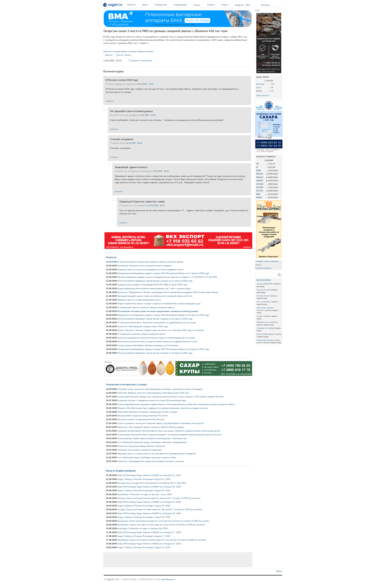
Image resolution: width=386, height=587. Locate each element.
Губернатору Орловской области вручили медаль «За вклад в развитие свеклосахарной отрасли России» (169, 434)
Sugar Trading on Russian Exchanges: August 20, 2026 (143, 490)
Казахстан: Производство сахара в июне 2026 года (142, 326)
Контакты (265, 5)
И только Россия (263, 290)
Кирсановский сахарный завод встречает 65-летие (142, 415)
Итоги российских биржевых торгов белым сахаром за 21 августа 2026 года (154, 281)
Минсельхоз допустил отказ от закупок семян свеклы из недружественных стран (157, 341)
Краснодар (260, 84)
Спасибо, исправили (121, 139)
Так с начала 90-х (263, 302)
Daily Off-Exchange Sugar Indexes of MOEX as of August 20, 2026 (149, 486)
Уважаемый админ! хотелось (131, 167)
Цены (145, 5)
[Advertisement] (178, 560)
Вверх (279, 571)
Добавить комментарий (141, 60)
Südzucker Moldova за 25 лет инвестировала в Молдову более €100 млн (153, 393)
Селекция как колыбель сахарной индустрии (139, 450)
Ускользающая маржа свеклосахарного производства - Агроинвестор (151, 438)
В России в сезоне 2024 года (122, 80)
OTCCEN (259, 187)
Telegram (239, 5)
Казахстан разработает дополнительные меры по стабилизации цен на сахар (156, 338)
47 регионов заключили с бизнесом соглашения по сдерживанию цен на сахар (156, 322)
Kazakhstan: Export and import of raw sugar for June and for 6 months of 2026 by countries (161, 524)
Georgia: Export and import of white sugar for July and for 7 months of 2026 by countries (159, 509)
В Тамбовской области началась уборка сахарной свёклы (145, 307)
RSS (248, 5)
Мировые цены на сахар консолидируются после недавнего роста (150, 269)
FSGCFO (259, 177)
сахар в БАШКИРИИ (264, 284)
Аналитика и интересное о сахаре (126, 384)
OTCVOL (259, 190)
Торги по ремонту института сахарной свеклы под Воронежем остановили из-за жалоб (160, 423)
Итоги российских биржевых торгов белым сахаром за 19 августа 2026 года (154, 353)
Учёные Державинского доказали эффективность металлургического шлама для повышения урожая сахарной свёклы (176, 404)
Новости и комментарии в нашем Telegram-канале (128, 51)
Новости (131, 5)
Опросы (258, 265)
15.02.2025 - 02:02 (156, 205)
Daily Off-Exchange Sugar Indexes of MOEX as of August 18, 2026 (149, 513)
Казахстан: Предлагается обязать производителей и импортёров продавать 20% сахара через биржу (167, 292)
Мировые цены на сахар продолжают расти (139, 300)
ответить (110, 101)
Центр (258, 87)
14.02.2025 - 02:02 (147, 115)
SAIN (258, 194)
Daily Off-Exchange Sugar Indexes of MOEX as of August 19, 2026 (149, 502)
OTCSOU (259, 184)
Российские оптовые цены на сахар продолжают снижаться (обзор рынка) (157, 311)
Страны (211, 5)
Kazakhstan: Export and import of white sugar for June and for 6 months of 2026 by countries (161, 540)
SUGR (258, 170)
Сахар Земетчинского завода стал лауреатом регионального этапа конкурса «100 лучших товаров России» (170, 396)
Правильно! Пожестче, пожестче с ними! (142, 201)
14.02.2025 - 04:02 (161, 171)
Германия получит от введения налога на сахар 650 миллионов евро (151, 400)
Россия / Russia (124, 55)
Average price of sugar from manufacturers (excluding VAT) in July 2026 (151, 483)
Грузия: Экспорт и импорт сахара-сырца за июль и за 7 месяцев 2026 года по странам (160, 330)
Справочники (180, 5)
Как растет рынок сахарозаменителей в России (140, 419)
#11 (257, 163)
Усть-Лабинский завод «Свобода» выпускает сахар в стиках (146, 457)
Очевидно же (262, 328)
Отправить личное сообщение (266, 261)
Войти (257, 10)
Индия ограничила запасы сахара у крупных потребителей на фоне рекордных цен (159, 303)
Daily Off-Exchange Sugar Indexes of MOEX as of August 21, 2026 (149, 475)
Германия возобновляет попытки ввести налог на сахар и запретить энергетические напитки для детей (168, 431)
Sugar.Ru (111, 579)
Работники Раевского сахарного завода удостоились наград (147, 412)
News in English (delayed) (121, 470)
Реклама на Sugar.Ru (263, 268)
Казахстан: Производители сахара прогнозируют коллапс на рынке (150, 461)
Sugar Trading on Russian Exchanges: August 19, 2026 (143, 505)
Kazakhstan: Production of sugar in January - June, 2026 (144, 494)
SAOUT (259, 197)
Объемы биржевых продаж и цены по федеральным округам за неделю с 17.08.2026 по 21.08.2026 (167, 277)
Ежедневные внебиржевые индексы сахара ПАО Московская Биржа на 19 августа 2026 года (163, 349)
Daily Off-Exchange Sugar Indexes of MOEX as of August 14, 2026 (149, 543)
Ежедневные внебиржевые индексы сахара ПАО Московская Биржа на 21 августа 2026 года (163, 273)
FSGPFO (259, 180)
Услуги (197, 5)
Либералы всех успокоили (267, 322)
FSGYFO (259, 174)
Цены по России (262, 95)
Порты (225, 5)
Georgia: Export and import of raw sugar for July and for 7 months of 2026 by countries (158, 498)
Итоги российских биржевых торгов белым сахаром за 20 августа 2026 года (154, 319)
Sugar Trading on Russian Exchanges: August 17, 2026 (143, 536)
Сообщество (161, 5)
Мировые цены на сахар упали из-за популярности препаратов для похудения (156, 453)
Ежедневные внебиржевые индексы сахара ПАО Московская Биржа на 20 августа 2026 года (163, 315)
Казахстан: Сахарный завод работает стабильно (141, 446)
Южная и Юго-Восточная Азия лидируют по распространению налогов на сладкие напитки (162, 408)
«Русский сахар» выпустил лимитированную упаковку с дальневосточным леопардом (159, 389)
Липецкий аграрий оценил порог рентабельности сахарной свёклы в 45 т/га (154, 296)
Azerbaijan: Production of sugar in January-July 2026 (142, 528)
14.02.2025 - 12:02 (145, 84)
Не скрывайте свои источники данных (131, 111)
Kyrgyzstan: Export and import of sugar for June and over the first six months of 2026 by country (163, 521)
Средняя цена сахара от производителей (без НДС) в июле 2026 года (152, 284)
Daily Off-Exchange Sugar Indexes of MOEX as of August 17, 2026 (149, 532)
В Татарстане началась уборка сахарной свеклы (141, 334)
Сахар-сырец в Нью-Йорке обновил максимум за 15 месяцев (147, 345)
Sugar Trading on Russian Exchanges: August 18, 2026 (143, 517)
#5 (257, 167)
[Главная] (113, 5)
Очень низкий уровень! (265, 334)
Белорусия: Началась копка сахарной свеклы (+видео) (144, 265)
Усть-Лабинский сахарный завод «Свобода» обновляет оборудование (152, 442)
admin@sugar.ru (168, 579)
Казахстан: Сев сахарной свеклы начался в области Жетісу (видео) (150, 427)
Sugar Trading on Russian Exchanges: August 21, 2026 (143, 479)
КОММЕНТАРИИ (263, 280)
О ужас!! (260, 316)
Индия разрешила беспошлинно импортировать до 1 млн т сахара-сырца (154, 288)
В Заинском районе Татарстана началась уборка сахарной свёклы (150, 262)
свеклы (172, 37)
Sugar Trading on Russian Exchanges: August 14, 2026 (143, 547)
